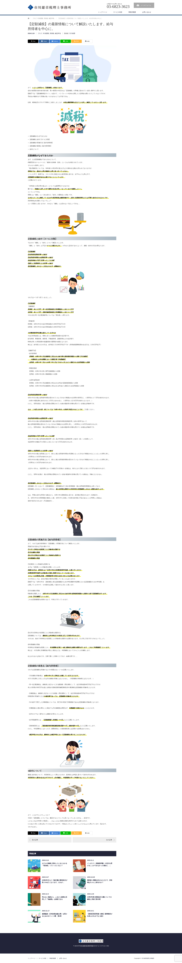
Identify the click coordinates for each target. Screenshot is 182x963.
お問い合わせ (146, 12)
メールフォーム (146, 5)
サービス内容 (117, 12)
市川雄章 (72, 33)
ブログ (40, 33)
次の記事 (109, 840)
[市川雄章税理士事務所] (49, 7)
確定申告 (58, 33)
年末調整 (46, 33)
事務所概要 (132, 12)
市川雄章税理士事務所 (148, 958)
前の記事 (35, 840)
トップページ (102, 12)
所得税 (52, 33)
